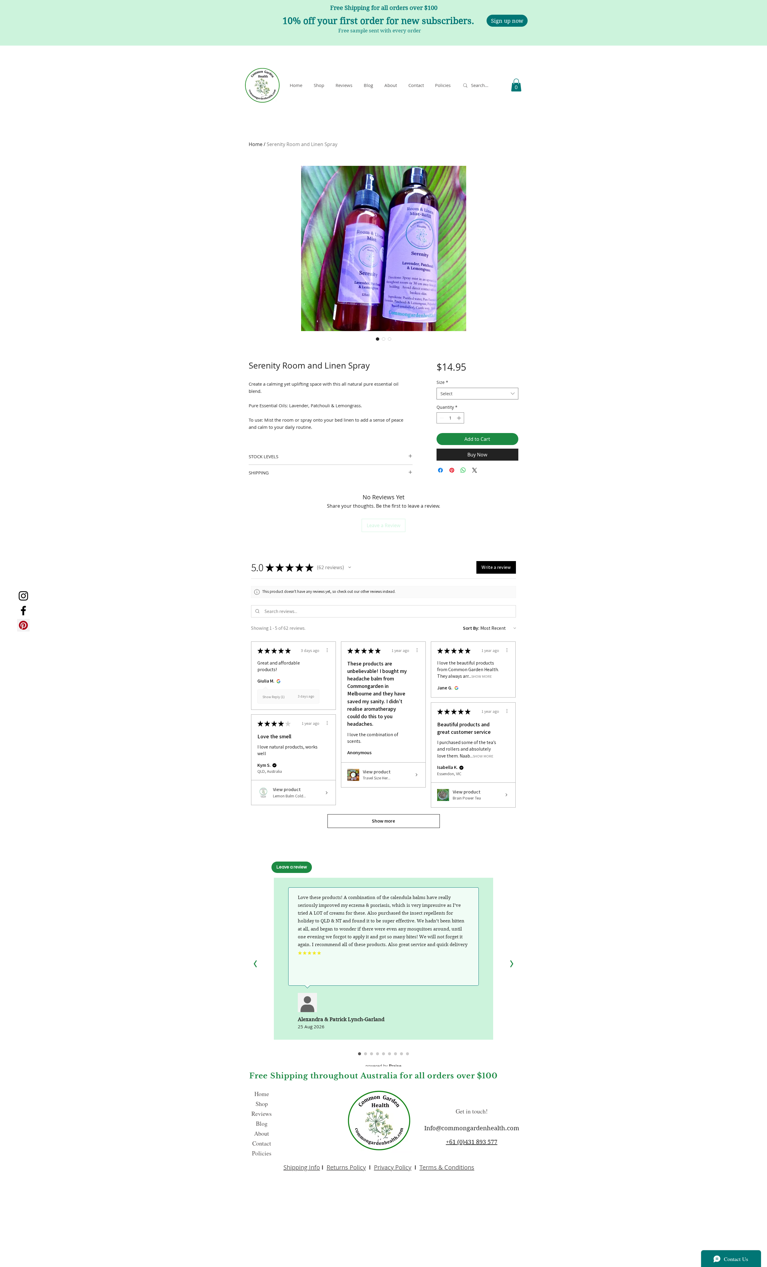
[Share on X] (474, 470)
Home (255, 144)
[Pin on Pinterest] (451, 470)
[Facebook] (23, 610)
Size (442, 382)
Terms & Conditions (446, 1167)
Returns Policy (346, 1167)
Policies (261, 1153)
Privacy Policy (392, 1167)
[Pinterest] (23, 625)
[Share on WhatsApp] (463, 470)
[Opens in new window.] (277, 681)
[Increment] (459, 418)
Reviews (261, 1114)
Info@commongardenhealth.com (471, 1128)
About (261, 1133)
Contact (261, 1143)
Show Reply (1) (273, 697)
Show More (481, 676)
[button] (444, 85)
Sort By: (471, 628)
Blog (262, 1123)
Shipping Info (301, 1167)
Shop (262, 1104)
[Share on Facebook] (440, 470)
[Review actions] (327, 650)
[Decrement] (441, 418)
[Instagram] (23, 596)
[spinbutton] (450, 418)
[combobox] (477, 393)
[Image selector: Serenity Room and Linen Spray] (378, 339)
